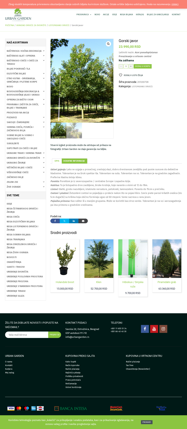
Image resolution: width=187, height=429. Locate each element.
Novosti (12, 257)
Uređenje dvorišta (17, 271)
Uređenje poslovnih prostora (25, 276)
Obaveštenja (14, 262)
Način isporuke (72, 365)
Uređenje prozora (17, 281)
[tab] (57, 161)
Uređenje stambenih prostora (25, 286)
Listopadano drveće (59, 25)
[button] (108, 43)
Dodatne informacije (74, 161)
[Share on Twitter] (64, 221)
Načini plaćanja (72, 369)
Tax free (129, 365)
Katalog (140, 14)
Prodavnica (82, 14)
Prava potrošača (73, 380)
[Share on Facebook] (55, 221)
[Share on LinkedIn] (73, 221)
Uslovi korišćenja (73, 387)
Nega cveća (13, 216)
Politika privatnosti (74, 376)
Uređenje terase (16, 291)
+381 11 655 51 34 (119, 328)
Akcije (106, 14)
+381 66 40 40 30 (118, 331)
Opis (56, 161)
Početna (9, 25)
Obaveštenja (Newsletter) (138, 369)
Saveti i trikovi (16, 266)
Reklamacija (71, 383)
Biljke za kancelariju (158, 14)
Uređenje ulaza (15, 295)
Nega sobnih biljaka (18, 234)
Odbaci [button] (175, 4)
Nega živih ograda (17, 252)
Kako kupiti (70, 361)
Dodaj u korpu (142, 66)
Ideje (114, 14)
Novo (97, 14)
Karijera (8, 369)
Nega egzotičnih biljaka (21, 221)
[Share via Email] (83, 221)
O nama (8, 361)
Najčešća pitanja (72, 372)
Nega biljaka (126, 14)
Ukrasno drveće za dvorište (31, 25)
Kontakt (176, 14)
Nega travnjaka (16, 239)
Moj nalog (9, 372)
